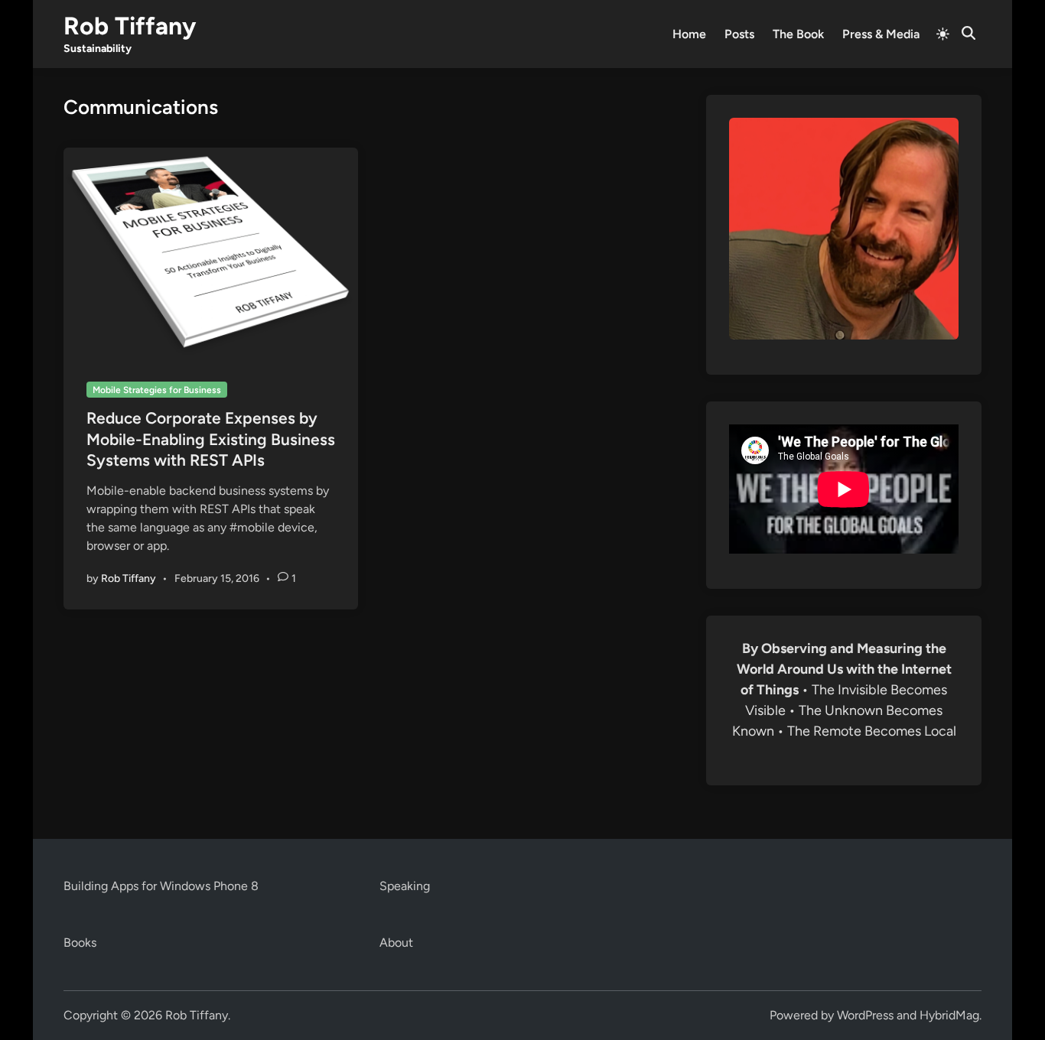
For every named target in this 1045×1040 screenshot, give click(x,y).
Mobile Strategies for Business (157, 390)
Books (79, 942)
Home (689, 34)
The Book (798, 34)
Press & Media (881, 34)
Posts (739, 34)
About (396, 942)
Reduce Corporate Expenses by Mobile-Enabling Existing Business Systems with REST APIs (210, 439)
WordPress (865, 1015)
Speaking (404, 886)
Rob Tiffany (129, 26)
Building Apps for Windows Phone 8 (161, 886)
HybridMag (949, 1015)
